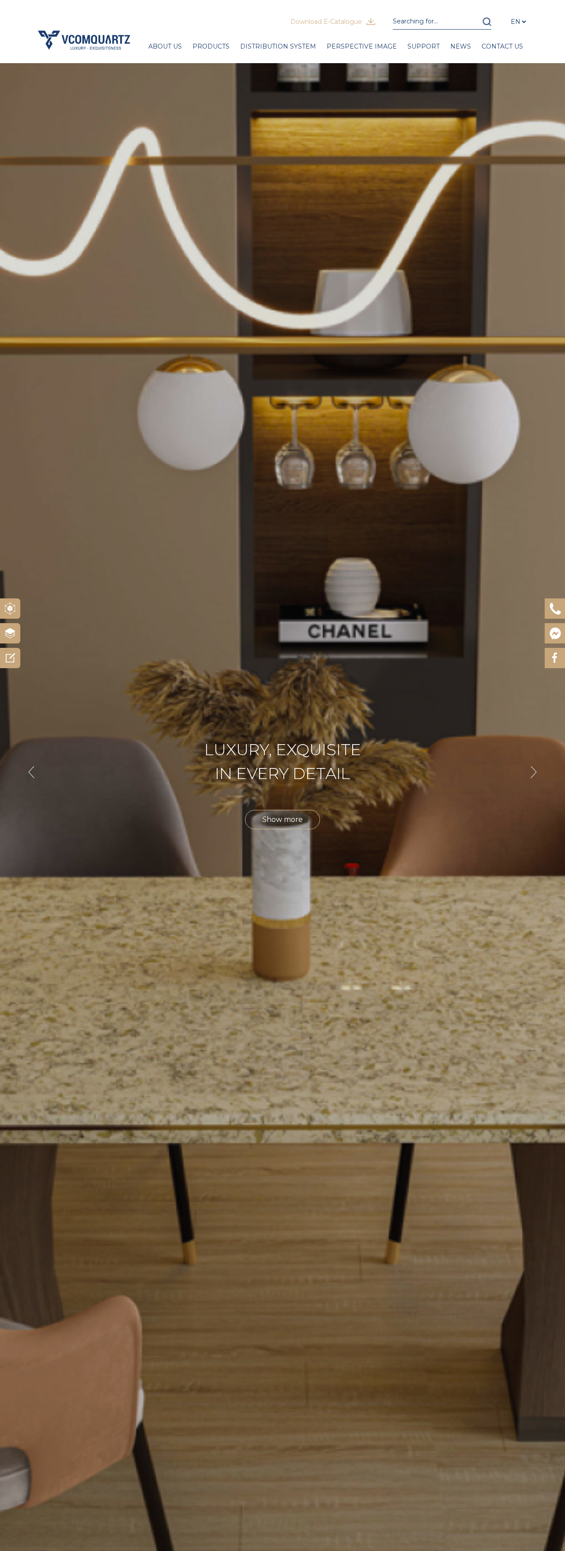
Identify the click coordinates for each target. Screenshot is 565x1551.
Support (423, 46)
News (460, 46)
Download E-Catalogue (326, 22)
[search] (486, 21)
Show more (282, 819)
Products (211, 46)
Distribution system (278, 46)
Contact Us (502, 46)
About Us (165, 46)
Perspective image (362, 46)
